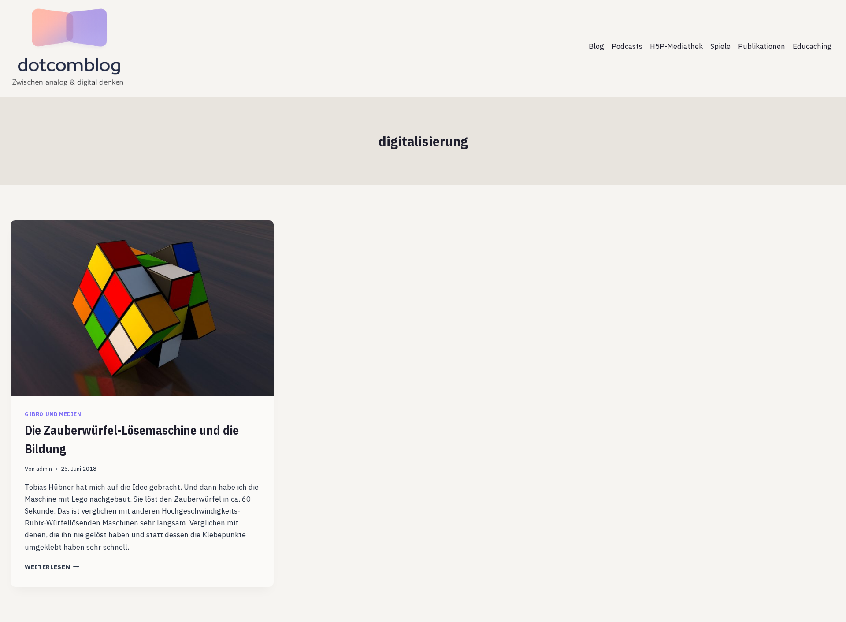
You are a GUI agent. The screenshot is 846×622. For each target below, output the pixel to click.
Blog (596, 46)
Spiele (720, 46)
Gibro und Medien (53, 414)
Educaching (812, 46)
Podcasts (627, 46)
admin (44, 469)
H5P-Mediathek (676, 46)
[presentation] (142, 308)
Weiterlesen (52, 567)
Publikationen (761, 46)
